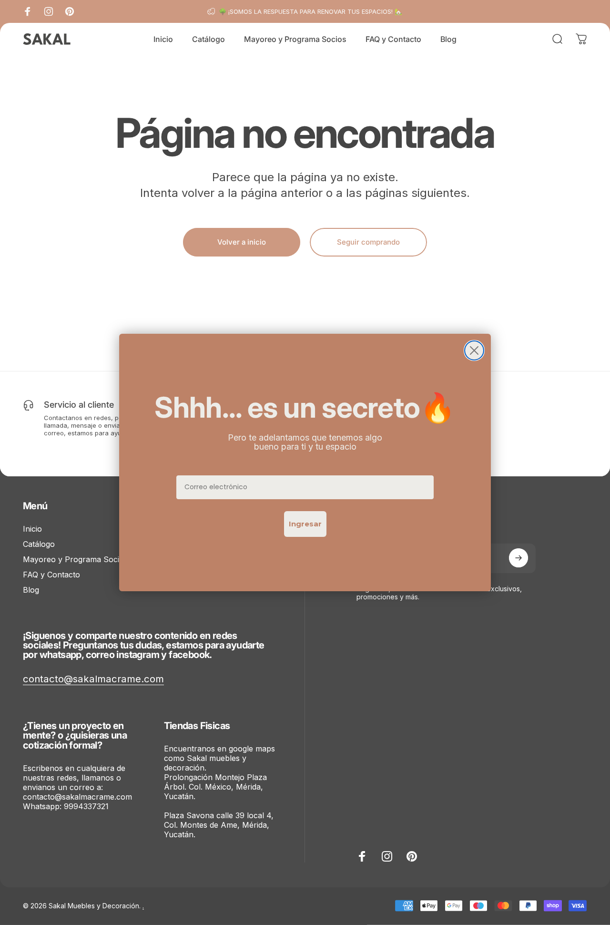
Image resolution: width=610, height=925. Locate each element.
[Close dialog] (474, 350)
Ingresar (305, 523)
